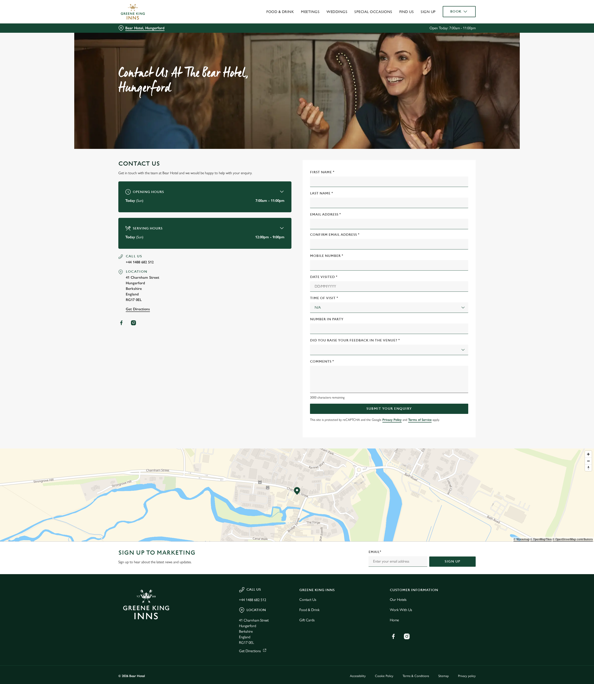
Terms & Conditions (416, 676)
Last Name (321, 193)
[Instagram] (133, 323)
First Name (322, 172)
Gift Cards (307, 620)
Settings (344, 43)
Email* (374, 552)
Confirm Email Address (334, 235)
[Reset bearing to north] (588, 467)
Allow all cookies (449, 12)
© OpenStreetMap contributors (572, 539)
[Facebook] (121, 323)
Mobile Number (326, 256)
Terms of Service (420, 420)
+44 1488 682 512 (140, 262)
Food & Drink (309, 610)
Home (394, 620)
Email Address (325, 214)
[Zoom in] (588, 454)
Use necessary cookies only (449, 27)
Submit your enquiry (389, 409)
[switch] (239, 43)
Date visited (323, 277)
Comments (322, 361)
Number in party (326, 319)
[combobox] (389, 307)
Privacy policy (467, 676)
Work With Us (401, 610)
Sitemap (443, 676)
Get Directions (138, 309)
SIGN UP (452, 561)
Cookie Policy (384, 676)
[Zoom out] (588, 461)
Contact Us (307, 599)
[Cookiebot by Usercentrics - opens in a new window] (136, 43)
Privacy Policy (392, 420)
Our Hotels (398, 599)
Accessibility (358, 676)
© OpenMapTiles (541, 539)
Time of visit (324, 298)
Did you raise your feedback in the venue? (355, 340)
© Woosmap (521, 539)
